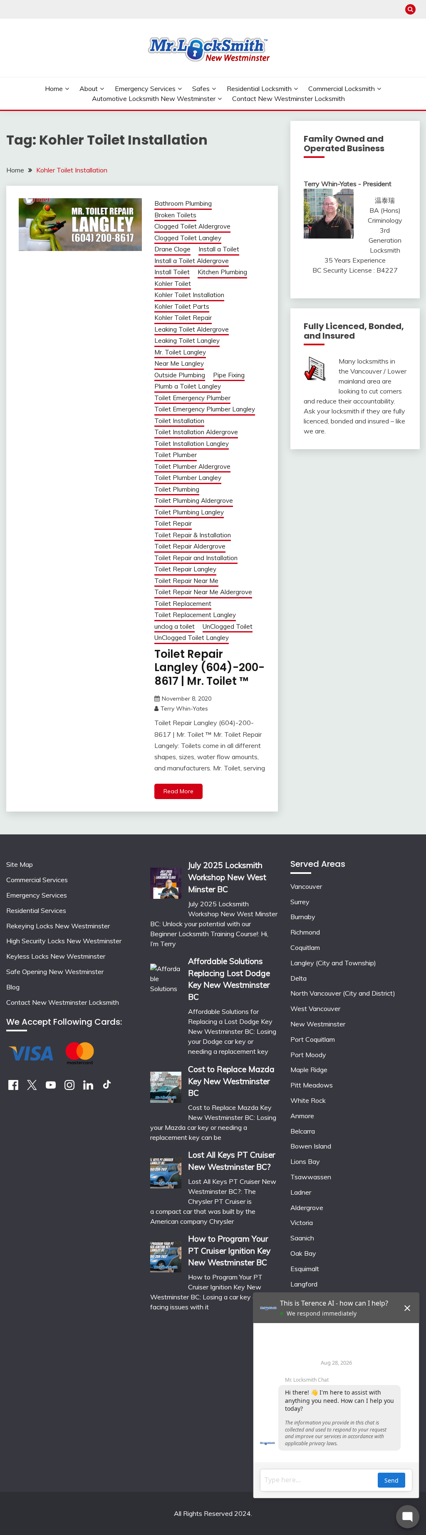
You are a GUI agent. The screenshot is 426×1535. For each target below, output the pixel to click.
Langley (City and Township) (333, 963)
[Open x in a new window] (32, 1087)
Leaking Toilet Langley (187, 340)
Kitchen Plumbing (222, 272)
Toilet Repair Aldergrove (189, 546)
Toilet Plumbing (176, 489)
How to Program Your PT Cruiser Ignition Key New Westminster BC (229, 1251)
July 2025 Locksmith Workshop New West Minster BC (227, 877)
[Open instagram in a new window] (69, 1087)
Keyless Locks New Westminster (55, 956)
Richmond (305, 932)
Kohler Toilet (172, 284)
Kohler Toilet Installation (189, 295)
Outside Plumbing (179, 375)
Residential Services (36, 910)
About (88, 88)
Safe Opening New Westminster (55, 971)
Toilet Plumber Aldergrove (192, 466)
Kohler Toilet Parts (181, 306)
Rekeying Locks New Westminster (58, 926)
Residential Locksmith (259, 88)
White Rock (308, 1100)
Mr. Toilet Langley (180, 352)
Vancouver (306, 886)
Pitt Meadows (311, 1085)
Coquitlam (305, 947)
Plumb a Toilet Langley (187, 386)
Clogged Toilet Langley (187, 238)
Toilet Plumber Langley (187, 478)
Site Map (19, 864)
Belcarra (302, 1131)
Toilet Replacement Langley (195, 615)
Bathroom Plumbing (183, 203)
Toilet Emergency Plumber (192, 398)
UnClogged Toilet (228, 626)
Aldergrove (306, 1207)
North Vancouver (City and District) (342, 993)
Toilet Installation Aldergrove (196, 432)
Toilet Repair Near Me (186, 581)
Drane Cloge (172, 249)
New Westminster (317, 1024)
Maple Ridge (308, 1069)
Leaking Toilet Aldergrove (191, 329)
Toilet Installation (179, 421)
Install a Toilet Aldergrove (191, 261)
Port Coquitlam (312, 1039)
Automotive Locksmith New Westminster (153, 98)
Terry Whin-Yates (184, 708)
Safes (201, 88)
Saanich (302, 1238)
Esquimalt (304, 1268)
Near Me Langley (179, 363)
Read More (178, 791)
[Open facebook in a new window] (13, 1087)
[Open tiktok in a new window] (107, 1087)
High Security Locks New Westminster (63, 941)
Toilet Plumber (175, 455)
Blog (13, 987)
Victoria (301, 1222)
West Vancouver (315, 1008)
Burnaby (302, 917)
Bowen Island (310, 1146)
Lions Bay (305, 1161)
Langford (303, 1284)
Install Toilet (172, 272)
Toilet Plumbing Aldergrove (193, 500)
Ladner (300, 1192)
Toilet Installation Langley (191, 444)
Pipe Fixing (229, 375)
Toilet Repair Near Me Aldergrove (203, 592)
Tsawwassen (310, 1177)
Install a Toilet (218, 249)
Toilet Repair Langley (185, 569)
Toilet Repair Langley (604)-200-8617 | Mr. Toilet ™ (209, 668)
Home (54, 88)
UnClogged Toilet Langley (191, 638)
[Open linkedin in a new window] (88, 1087)
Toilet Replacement (182, 604)
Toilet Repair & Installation (192, 535)
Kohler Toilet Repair (183, 318)
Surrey (300, 902)
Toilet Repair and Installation (196, 558)
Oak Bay (303, 1253)
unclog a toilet (174, 626)
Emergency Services (145, 88)
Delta (298, 978)
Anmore (302, 1116)
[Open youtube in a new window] (51, 1087)
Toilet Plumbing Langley (189, 512)
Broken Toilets (175, 215)
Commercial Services (37, 880)
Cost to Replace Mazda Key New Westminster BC (231, 1081)
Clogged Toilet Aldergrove (192, 226)
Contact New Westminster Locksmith (288, 98)
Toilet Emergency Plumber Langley (204, 409)
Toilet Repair (173, 523)
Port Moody (308, 1054)
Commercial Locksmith (341, 88)
